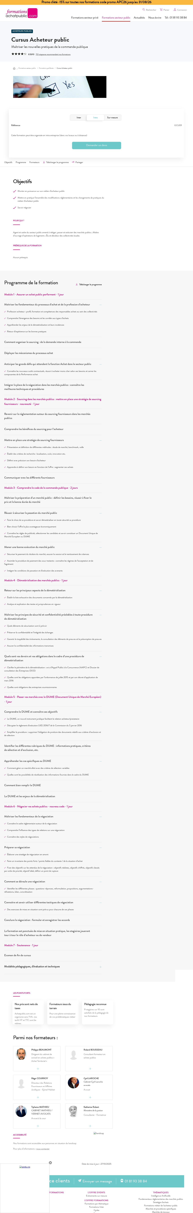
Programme (21, 162)
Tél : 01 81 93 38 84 (176, 18)
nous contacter (42, 1149)
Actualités (139, 18)
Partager (79, 162)
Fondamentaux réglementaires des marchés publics (161, 1199)
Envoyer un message (97, 1182)
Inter (79, 118)
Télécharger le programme (57, 162)
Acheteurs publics (22, 31)
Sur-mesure (112, 118)
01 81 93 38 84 (136, 1182)
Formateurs (34, 162)
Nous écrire (154, 18)
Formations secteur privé (84, 18)
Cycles (96, 1210)
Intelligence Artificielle (160, 1196)
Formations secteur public (116, 18)
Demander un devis (96, 145)
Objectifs (8, 162)
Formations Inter (96, 1207)
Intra (95, 118)
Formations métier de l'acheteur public (160, 1206)
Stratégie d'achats (161, 1202)
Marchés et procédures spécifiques (161, 1209)
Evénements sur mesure (96, 1196)
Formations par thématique (96, 1204)
